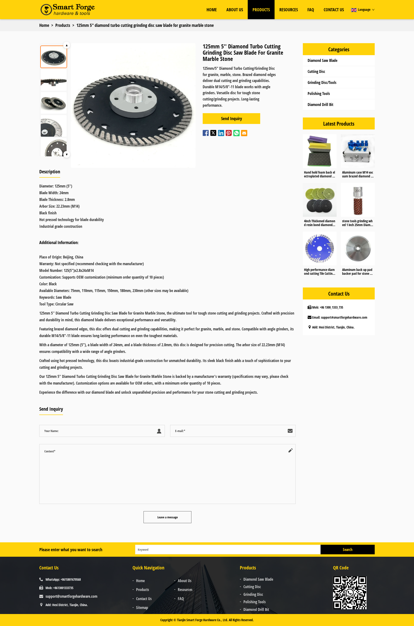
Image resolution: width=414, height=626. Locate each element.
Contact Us (334, 9)
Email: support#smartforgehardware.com (339, 317)
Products (261, 9)
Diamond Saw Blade (322, 60)
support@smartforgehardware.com (71, 596)
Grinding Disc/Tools (322, 82)
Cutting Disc (316, 71)
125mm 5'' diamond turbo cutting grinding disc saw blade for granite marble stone (145, 25)
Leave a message (167, 517)
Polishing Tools (319, 93)
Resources (288, 9)
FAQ (310, 9)
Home (212, 9)
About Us (234, 9)
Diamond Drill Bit (320, 104)
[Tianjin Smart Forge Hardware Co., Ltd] (67, 9)
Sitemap (142, 607)
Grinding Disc (253, 594)
